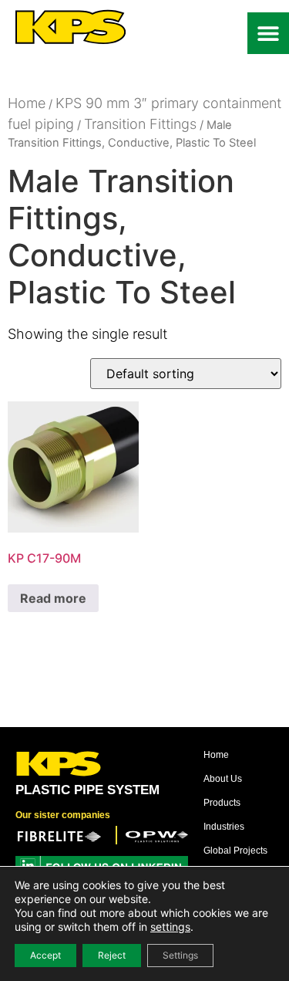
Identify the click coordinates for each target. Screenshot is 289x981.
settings (170, 926)
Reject (112, 955)
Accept (45, 955)
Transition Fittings (140, 124)
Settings (180, 955)
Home (26, 103)
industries (223, 826)
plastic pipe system (87, 790)
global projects (235, 850)
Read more (53, 598)
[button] (268, 33)
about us (222, 778)
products (221, 802)
